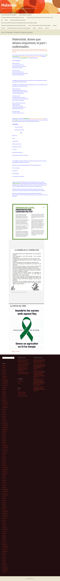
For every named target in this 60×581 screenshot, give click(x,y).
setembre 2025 (5, 385)
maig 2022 (4, 458)
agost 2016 (4, 531)
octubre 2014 (4, 571)
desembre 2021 (5, 467)
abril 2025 (4, 394)
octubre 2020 (4, 493)
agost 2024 (4, 409)
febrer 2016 (4, 542)
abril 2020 (4, 504)
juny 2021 (4, 478)
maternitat (37, 50)
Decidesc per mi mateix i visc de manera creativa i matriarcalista (18, 28)
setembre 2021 (5, 473)
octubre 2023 (4, 427)
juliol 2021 (4, 476)
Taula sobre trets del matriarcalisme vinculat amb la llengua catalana (13, 25)
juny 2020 (4, 500)
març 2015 (4, 562)
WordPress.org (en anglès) (22, 395)
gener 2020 (4, 509)
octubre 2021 (4, 471)
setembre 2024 (5, 407)
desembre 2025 (5, 380)
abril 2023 (4, 438)
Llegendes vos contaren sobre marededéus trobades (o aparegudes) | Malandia (38, 380)
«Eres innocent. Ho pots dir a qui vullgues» (9, 14)
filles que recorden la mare (30, 50)
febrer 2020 (4, 507)
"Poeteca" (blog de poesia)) (41, 49)
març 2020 (4, 505)
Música (6, 20)
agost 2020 (4, 496)
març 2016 (4, 540)
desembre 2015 (5, 546)
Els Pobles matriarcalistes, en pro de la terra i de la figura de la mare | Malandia (39, 365)
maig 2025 (4, 392)
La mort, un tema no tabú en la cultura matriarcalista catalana (39, 25)
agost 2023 (4, 431)
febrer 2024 (4, 420)
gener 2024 (4, 422)
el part (24, 50)
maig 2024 (4, 414)
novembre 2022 (5, 447)
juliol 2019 (4, 520)
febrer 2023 (4, 442)
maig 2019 (4, 524)
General (23, 49)
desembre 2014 (5, 567)
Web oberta (40, 28)
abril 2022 (4, 460)
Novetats (47, 28)
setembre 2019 (5, 516)
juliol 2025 (4, 389)
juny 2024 (4, 412)
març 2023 (4, 440)
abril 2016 (4, 538)
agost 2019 (4, 518)
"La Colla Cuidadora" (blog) (31, 49)
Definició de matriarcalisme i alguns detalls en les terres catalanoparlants (23, 369)
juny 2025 (4, 391)
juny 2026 (4, 369)
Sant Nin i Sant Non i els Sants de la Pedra (17, 20)
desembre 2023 (5, 423)
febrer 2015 (4, 564)
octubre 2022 (4, 449)
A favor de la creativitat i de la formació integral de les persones (12, 17)
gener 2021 (4, 487)
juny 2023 (4, 434)
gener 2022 (4, 465)
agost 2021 (4, 474)
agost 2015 (4, 553)
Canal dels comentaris (22, 394)
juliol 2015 (4, 555)
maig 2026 (4, 370)
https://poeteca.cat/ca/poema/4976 (37, 118)
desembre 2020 (5, 489)
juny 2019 (4, 522)
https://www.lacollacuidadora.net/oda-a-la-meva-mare (30, 56)
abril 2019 (4, 525)
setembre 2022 (5, 451)
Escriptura (3, 28)
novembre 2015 (5, 547)
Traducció (54, 25)
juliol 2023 (4, 432)
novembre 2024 (5, 403)
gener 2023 (4, 443)
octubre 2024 (4, 405)
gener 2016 (4, 544)
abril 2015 (4, 560)
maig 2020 (4, 502)
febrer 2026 (4, 376)
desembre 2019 (5, 511)
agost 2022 (4, 453)
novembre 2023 (5, 425)
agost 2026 (4, 365)
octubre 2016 (4, 527)
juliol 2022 (4, 454)
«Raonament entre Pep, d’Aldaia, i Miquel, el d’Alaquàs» (38, 368)
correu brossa (20, 380)
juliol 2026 (4, 367)
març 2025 (4, 396)
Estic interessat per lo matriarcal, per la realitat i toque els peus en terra (40, 17)
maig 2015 (4, 558)
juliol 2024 (4, 411)
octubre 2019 (4, 515)
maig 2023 (4, 436)
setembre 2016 (5, 529)
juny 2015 (4, 556)
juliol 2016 (4, 533)
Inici (2, 20)
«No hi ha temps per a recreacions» (25, 14)
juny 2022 (4, 456)
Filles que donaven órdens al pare (24, 362)
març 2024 (4, 418)
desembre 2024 (5, 401)
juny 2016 (4, 535)
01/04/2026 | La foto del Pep (38, 359)
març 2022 (4, 462)
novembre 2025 (5, 381)
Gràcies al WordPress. (30, 578)
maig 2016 (4, 536)
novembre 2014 (5, 569)
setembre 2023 (5, 429)
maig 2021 (4, 480)
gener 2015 (4, 566)
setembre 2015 (5, 551)
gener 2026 (4, 378)
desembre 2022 (5, 445)
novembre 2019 (5, 513)
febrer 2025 (4, 398)
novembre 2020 (5, 491)
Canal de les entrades (21, 392)
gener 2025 (4, 400)
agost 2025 (4, 387)
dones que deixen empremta (17, 50)
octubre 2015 (4, 549)
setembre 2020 (5, 494)
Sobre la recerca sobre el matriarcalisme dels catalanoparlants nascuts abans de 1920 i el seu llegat (19, 22)
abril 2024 (4, 416)
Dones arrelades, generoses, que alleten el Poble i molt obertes (39, 389)
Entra (19, 390)
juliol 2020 (4, 498)
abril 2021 (4, 482)
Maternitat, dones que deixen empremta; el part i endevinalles (29, 43)
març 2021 (4, 484)
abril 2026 (4, 372)
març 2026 (4, 374)
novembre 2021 (5, 469)
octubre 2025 (4, 383)
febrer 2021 (4, 485)
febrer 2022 (4, 463)
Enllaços (34, 28)
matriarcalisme (42, 50)
